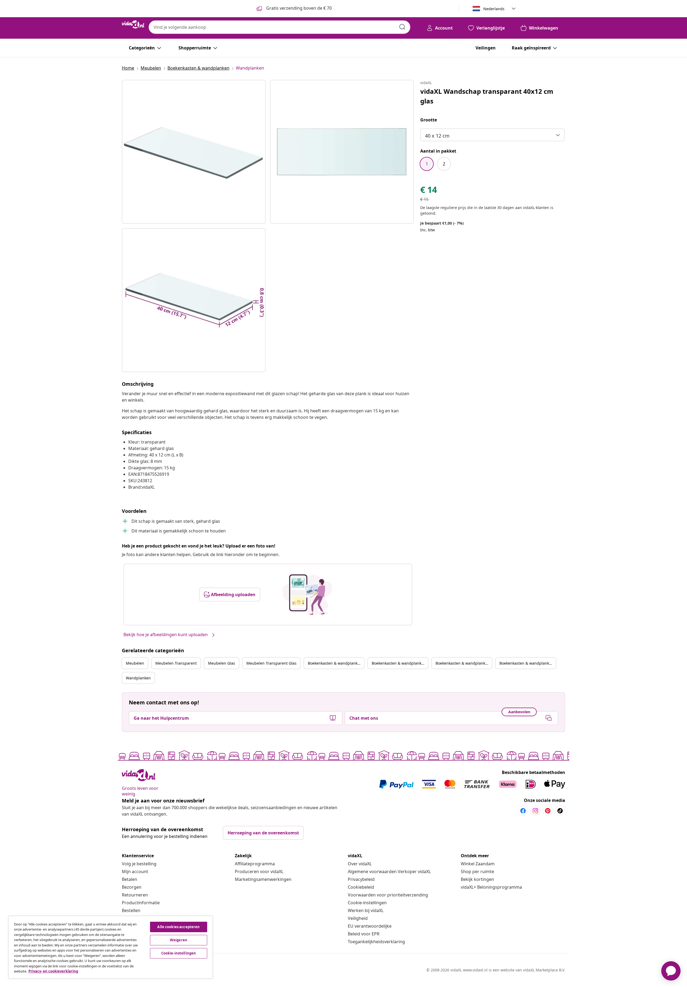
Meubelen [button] (135, 663)
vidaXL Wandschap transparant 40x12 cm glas (486, 96)
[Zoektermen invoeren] (402, 27)
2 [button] (444, 164)
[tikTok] (560, 810)
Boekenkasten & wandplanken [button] (335, 663)
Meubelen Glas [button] (221, 663)
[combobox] (279, 27)
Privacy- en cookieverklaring (53, 971)
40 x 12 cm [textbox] (437, 135)
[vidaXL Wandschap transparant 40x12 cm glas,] (193, 151)
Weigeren (178, 940)
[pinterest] (547, 810)
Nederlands (494, 8)
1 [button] (427, 164)
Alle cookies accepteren (178, 926)
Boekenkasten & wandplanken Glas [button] (464, 663)
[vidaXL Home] (133, 24)
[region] (111, 947)
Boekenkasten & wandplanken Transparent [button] (400, 663)
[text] (428, 191)
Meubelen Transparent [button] (176, 663)
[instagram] (535, 810)
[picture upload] (307, 594)
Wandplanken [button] (138, 677)
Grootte (428, 120)
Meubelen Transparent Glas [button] (271, 663)
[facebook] (523, 810)
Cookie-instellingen (367, 903)
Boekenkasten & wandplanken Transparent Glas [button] (527, 663)
